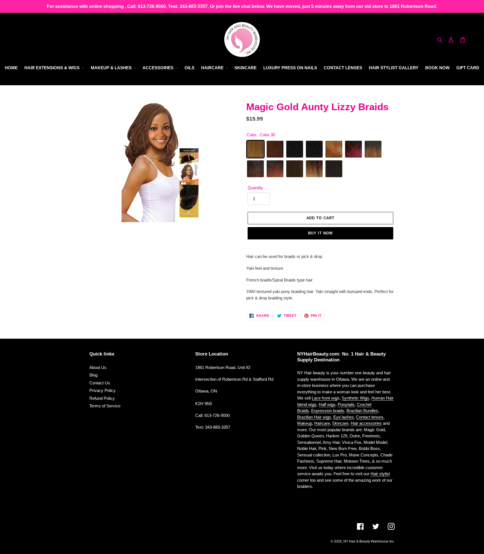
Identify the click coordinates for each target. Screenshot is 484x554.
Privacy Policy (102, 390)
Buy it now (320, 233)
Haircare (322, 423)
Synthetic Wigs (355, 398)
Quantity (255, 187)
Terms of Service (104, 405)
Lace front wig (324, 398)
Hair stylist (380, 473)
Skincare (340, 423)
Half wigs (327, 404)
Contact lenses (369, 417)
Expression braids (327, 410)
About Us (97, 367)
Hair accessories (366, 423)
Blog (93, 375)
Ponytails (346, 404)
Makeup (304, 423)
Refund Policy (102, 398)
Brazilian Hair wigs (314, 417)
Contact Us (99, 382)
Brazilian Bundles (362, 410)
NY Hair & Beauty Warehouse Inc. (369, 541)
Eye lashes (343, 417)
